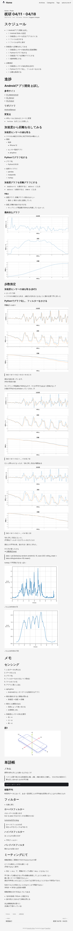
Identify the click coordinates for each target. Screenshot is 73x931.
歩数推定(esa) (11, 551)
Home (9, 2)
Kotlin (14, 914)
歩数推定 (21, 914)
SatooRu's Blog (31, 928)
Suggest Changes (34, 17)
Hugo (42, 928)
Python (8, 914)
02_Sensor (10, 98)
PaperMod (47, 928)
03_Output (10, 101)
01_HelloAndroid (12, 95)
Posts (12, 11)
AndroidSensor (10, 110)
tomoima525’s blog (11, 820)
